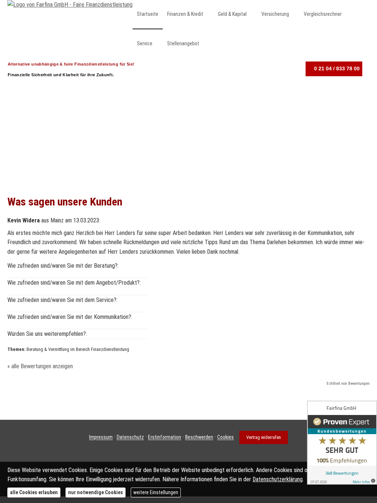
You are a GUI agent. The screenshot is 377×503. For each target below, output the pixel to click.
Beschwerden (199, 437)
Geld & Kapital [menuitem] (232, 14)
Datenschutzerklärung (278, 479)
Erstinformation (164, 437)
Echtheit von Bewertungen (348, 383)
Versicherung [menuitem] (275, 14)
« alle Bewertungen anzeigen (40, 366)
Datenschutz (130, 437)
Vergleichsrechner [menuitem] (323, 14)
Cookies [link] (225, 437)
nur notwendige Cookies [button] (95, 492)
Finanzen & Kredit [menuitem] (185, 14)
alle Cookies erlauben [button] (34, 492)
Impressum (101, 437)
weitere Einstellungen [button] (155, 492)
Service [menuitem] (144, 43)
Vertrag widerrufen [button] (263, 437)
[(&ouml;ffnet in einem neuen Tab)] (342, 443)
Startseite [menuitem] (147, 14)
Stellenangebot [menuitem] (183, 43)
